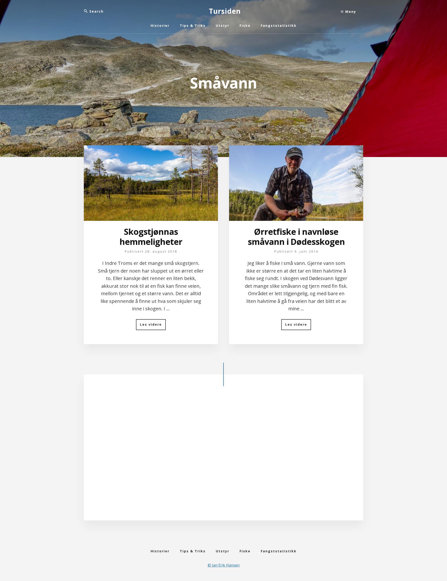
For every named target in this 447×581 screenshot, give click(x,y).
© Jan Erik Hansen (224, 565)
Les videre (153, 326)
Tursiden (225, 11)
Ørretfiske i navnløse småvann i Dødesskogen (296, 236)
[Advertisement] (223, 457)
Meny (350, 11)
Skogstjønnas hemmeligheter (150, 236)
